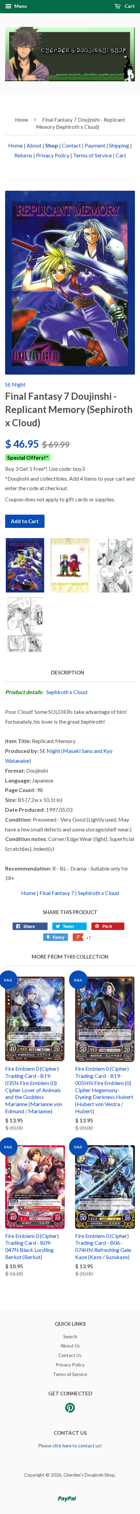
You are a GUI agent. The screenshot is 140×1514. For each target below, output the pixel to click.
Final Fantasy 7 (56, 893)
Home (21, 120)
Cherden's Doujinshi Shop (89, 1475)
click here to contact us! (77, 1445)
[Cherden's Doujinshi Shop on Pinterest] (70, 1410)
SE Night (15, 384)
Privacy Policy (52, 155)
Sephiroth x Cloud (66, 692)
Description (67, 672)
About (34, 145)
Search (70, 1336)
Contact (71, 145)
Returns (23, 155)
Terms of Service (92, 155)
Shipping (119, 145)
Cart (129, 6)
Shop (51, 145)
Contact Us (70, 1355)
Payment (95, 145)
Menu (20, 6)
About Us (70, 1345)
